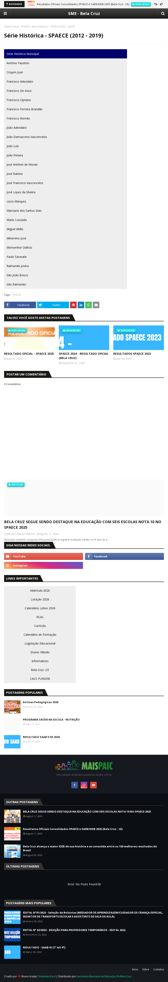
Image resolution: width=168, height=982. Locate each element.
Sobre (145, 969)
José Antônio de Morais (22, 164)
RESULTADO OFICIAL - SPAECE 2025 (29, 354)
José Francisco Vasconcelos (25, 183)
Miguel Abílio (15, 229)
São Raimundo (16, 284)
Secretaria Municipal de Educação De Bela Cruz (104, 976)
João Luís (13, 146)
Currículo (40, 626)
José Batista (15, 174)
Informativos (40, 661)
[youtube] (43, 556)
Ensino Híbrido (40, 652)
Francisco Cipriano (19, 100)
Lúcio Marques (16, 201)
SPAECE (25, 26)
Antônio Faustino (18, 63)
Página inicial (11, 26)
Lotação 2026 (40, 599)
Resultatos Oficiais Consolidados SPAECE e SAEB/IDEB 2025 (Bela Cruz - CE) (83, 4)
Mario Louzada (17, 220)
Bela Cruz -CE (40, 670)
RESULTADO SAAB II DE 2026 (41, 737)
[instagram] (43, 565)
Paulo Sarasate (17, 257)
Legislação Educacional (40, 643)
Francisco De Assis (19, 91)
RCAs (39, 617)
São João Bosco (17, 275)
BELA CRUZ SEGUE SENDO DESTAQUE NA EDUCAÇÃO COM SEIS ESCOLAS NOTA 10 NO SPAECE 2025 (82, 524)
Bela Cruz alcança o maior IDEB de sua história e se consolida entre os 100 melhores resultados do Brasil (90, 848)
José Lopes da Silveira (21, 192)
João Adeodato (17, 128)
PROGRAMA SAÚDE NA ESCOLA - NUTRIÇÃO (51, 719)
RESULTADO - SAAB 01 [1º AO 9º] (44, 947)
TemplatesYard (47, 976)
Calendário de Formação (40, 634)
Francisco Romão (18, 118)
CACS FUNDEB (40, 679)
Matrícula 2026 (40, 590)
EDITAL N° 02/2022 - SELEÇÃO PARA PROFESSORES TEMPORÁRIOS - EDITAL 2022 (74, 930)
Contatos (158, 969)
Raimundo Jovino (18, 266)
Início (135, 969)
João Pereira (15, 155)
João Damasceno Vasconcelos (27, 137)
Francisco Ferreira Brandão (25, 109)
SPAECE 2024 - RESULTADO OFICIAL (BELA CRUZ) (84, 356)
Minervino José (16, 238)
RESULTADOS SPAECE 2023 (132, 354)
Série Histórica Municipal (23, 54)
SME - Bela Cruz (84, 13)
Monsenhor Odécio (19, 247)
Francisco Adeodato (20, 81)
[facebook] (124, 556)
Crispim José (15, 72)
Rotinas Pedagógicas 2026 (40, 702)
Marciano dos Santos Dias (24, 211)
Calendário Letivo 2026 (40, 608)
